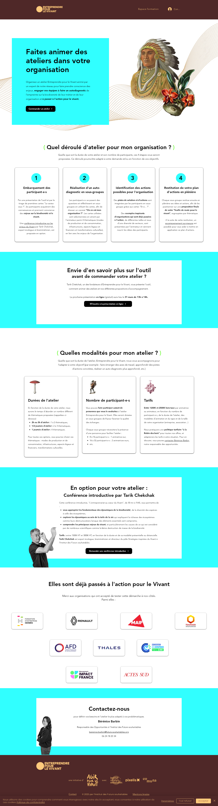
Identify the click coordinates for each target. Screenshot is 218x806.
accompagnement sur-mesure (179, 223)
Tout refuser (185, 800)
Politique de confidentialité (31, 802)
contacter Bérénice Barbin (177, 440)
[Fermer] (214, 801)
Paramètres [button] (167, 800)
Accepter (203, 800)
